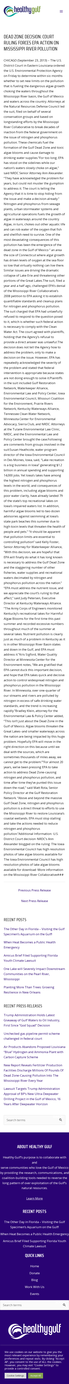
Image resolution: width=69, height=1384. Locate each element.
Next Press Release (34, 901)
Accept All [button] (35, 1375)
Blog (34, 1280)
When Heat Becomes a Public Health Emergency (34, 1234)
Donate (34, 1273)
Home (34, 1266)
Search (58, 1116)
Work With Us (34, 1287)
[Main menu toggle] (61, 11)
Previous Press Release (34, 890)
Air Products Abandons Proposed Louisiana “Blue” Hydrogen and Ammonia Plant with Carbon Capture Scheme (34, 1052)
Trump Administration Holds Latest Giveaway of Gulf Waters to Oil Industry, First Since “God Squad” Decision (32, 1020)
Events (34, 1294)
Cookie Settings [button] (15, 1375)
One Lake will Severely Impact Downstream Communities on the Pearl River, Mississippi (34, 974)
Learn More (34, 1198)
